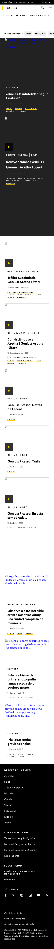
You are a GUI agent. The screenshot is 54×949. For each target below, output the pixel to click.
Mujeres (24, 111)
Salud (7, 781)
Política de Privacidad (14, 918)
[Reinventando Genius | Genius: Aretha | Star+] (27, 134)
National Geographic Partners (20, 844)
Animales (21, 15)
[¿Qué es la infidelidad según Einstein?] (27, 61)
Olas (22, 756)
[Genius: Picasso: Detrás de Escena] (27, 382)
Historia (8, 793)
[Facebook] (6, 896)
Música (36, 181)
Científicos (11, 111)
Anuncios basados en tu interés (19, 924)
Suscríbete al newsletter (18, 2)
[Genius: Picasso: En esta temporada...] (27, 490)
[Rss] (47, 896)
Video (7, 822)
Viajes (7, 805)
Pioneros (10, 183)
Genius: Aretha (17, 155)
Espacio (12, 669)
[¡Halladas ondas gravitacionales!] (27, 716)
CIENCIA (18, 108)
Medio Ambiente (39, 15)
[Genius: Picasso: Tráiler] (27, 438)
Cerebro (29, 633)
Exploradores (11, 855)
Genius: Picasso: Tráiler (24, 461)
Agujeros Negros (25, 698)
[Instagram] (22, 896)
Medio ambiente (13, 787)
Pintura (11, 419)
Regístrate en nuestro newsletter (20, 872)
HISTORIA (40, 33)
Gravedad (12, 756)
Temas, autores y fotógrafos (19, 838)
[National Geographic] (3, 8)
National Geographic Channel (20, 178)
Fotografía (10, 810)
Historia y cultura (21, 604)
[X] (14, 896)
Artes (28, 33)
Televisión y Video (27, 528)
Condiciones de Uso (13, 913)
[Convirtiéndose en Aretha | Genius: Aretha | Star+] (27, 316)
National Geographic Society (20, 849)
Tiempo (30, 754)
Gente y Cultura (14, 181)
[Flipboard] (31, 896)
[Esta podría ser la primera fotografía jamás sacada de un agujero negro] (27, 652)
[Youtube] (39, 896)
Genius (9, 108)
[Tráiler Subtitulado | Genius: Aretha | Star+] (27, 254)
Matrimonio (31, 108)
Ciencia (7, 15)
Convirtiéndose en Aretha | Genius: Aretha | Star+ (25, 343)
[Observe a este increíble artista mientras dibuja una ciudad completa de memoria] (27, 587)
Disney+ (47, 2)
